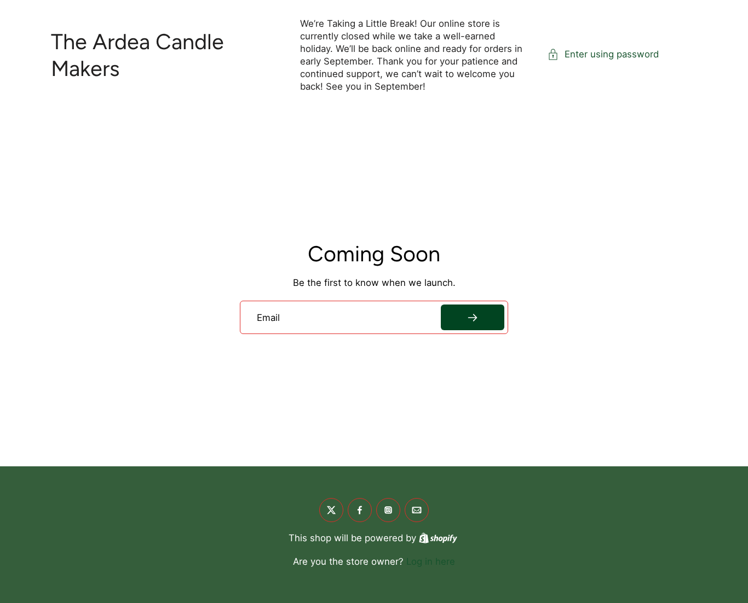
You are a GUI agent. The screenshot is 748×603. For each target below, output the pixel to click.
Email (268, 317)
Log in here (430, 561)
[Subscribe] (472, 317)
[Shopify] (438, 537)
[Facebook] (360, 510)
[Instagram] (388, 510)
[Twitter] (331, 510)
